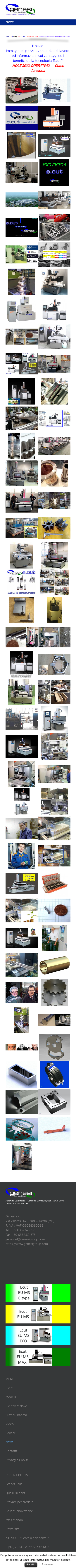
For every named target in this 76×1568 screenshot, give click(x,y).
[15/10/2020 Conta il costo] (22, 325)
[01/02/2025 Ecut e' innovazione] (21, 134)
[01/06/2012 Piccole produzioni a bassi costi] (54, 899)
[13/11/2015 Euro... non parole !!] (22, 626)
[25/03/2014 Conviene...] (21, 762)
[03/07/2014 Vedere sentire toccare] (22, 735)
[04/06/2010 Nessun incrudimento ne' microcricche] (21, 1063)
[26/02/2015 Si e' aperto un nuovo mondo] (21, 680)
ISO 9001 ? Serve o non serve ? (27, 1538)
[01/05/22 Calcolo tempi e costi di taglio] (54, 243)
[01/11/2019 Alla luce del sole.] (54, 380)
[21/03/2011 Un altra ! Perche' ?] (22, 981)
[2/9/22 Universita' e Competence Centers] (22, 243)
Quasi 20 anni (15, 1493)
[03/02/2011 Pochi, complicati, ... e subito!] (54, 981)
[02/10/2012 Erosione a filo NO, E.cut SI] (22, 872)
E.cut (9, 1388)
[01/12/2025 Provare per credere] (22, 106)
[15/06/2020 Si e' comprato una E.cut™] (54, 325)
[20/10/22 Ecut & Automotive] (54, 216)
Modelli (11, 1397)
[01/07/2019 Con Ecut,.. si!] (22, 407)
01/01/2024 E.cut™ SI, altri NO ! (27, 1547)
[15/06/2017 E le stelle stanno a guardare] (54, 516)
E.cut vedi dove (16, 1406)
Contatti (11, 1451)
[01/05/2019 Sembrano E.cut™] (54, 407)
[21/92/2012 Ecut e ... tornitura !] (54, 926)
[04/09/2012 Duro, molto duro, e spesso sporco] (54, 872)
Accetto (30, 1564)
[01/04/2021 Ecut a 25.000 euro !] (21, 298)
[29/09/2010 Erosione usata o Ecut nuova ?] (22, 1036)
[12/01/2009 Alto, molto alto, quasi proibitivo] (22, 1145)
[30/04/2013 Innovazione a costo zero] (54, 790)
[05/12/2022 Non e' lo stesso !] (22, 216)
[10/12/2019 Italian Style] (21, 380)
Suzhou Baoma (16, 1415)
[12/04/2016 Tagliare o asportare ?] (21, 598)
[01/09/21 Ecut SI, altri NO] (54, 270)
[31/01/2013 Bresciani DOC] (54, 817)
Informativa (46, 1564)
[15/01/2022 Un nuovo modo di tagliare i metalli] (21, 270)
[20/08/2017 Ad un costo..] (54, 489)
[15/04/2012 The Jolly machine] (22, 926)
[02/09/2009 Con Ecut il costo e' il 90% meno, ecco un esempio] (54, 1118)
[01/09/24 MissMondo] (54, 134)
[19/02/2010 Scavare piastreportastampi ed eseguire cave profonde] (54, 1090)
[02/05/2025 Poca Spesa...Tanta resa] (54, 106)
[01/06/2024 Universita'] (22, 161)
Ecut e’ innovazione (19, 1511)
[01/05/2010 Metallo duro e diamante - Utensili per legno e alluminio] (54, 1063)
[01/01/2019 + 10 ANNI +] (54, 434)
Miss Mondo (14, 1520)
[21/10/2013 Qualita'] (22, 790)
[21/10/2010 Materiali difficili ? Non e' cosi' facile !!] (54, 1008)
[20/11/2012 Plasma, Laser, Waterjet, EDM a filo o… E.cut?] (54, 844)
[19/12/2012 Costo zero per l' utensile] (21, 844)
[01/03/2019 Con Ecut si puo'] (21, 434)
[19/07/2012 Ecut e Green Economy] (22, 899)
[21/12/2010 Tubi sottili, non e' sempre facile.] (21, 1008)
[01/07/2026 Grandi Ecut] (22, 79)
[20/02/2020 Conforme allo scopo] (22, 352)
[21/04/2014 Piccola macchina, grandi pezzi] (54, 735)
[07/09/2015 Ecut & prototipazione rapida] (54, 626)
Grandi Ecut (14, 1484)
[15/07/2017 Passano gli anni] (22, 516)
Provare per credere (19, 1502)
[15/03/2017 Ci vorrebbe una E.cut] (21, 544)
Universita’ (13, 1529)
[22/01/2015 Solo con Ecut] (54, 680)
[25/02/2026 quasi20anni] (54, 79)
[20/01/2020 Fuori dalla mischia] (54, 352)
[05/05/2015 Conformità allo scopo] (21, 653)
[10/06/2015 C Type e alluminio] (54, 653)
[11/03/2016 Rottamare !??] (54, 598)
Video (10, 1424)
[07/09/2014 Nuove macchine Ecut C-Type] (54, 708)
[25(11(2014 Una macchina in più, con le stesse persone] (22, 708)
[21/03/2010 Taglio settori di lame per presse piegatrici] (22, 1090)
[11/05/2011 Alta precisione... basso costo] (54, 954)
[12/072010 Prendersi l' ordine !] (54, 1036)
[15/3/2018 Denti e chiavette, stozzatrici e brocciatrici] (54, 462)
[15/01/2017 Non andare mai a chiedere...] (54, 544)
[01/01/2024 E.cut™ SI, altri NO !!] (22, 188)
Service (11, 1433)
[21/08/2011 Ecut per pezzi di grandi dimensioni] (22, 954)
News (9, 1442)
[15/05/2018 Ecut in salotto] (22, 462)
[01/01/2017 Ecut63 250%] (21, 571)
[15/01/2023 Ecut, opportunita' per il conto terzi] (54, 188)
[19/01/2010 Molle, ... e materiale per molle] (22, 1118)
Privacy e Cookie (17, 1460)
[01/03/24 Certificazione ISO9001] (54, 161)
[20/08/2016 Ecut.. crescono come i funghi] (54, 571)
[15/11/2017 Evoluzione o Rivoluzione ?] (22, 489)
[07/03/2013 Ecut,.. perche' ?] (22, 817)
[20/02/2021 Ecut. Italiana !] (54, 298)
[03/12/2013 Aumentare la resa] (54, 762)
